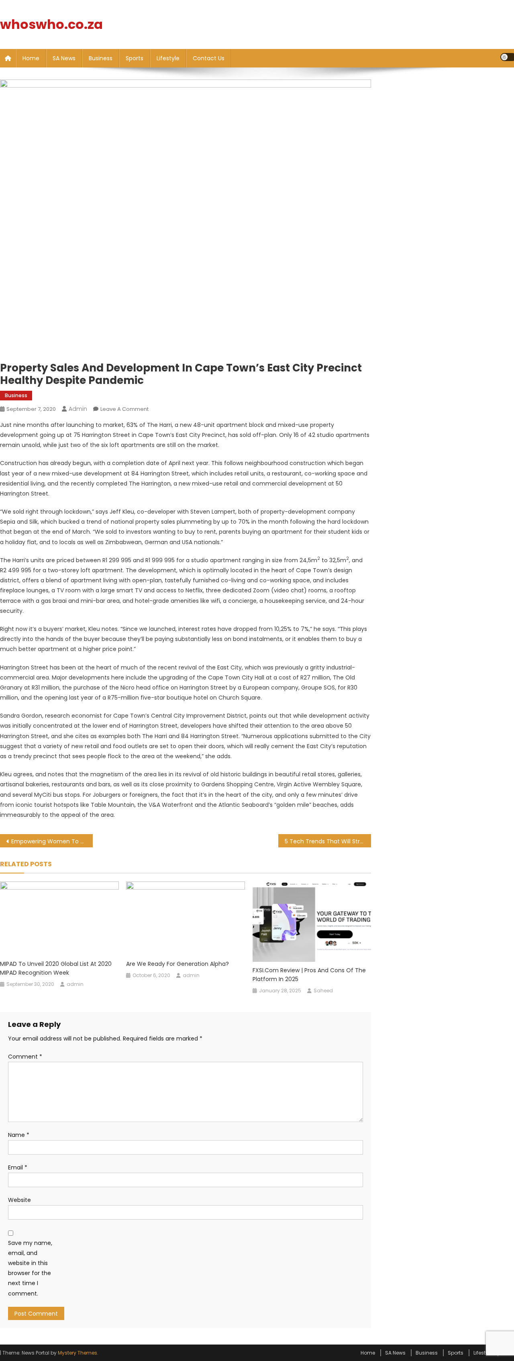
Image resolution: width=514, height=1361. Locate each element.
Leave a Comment (124, 409)
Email (17, 1167)
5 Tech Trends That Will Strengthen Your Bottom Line (328, 841)
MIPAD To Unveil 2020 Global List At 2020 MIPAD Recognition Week (56, 968)
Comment (25, 1057)
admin (78, 409)
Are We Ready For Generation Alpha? (177, 964)
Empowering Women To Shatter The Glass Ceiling (52, 841)
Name (18, 1135)
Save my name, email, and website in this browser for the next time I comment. (30, 1268)
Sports (134, 58)
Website (19, 1200)
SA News (64, 58)
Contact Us (208, 58)
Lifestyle (168, 58)
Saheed (323, 990)
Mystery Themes (77, 1352)
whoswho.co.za (51, 24)
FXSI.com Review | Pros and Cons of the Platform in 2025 (309, 974)
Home (30, 58)
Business (100, 58)
